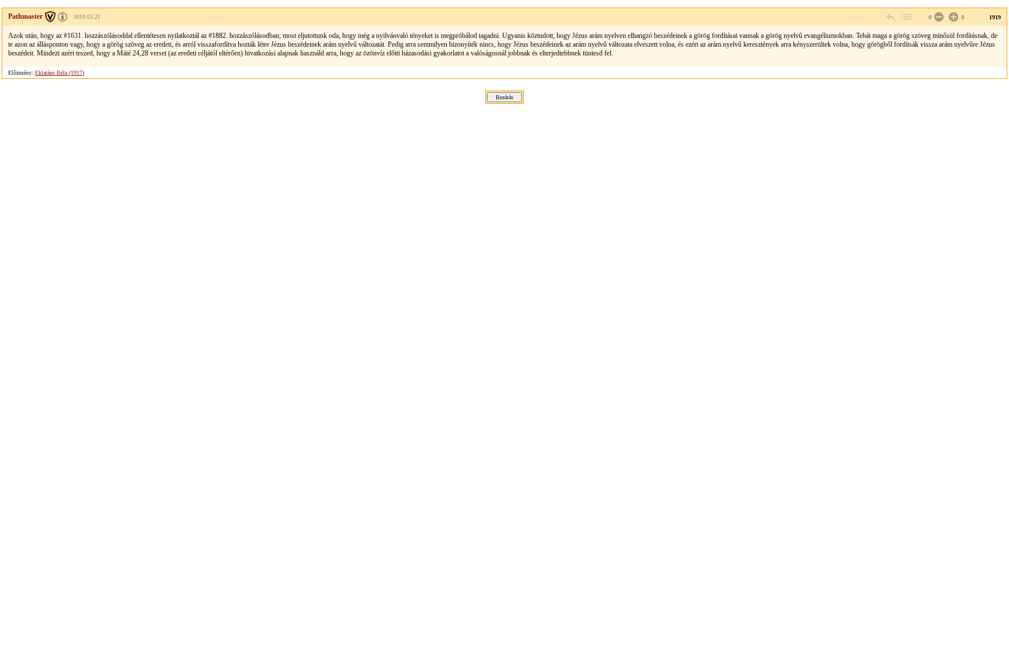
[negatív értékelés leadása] (938, 17)
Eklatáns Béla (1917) (59, 72)
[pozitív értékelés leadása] (952, 17)
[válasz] (891, 17)
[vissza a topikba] (905, 17)
